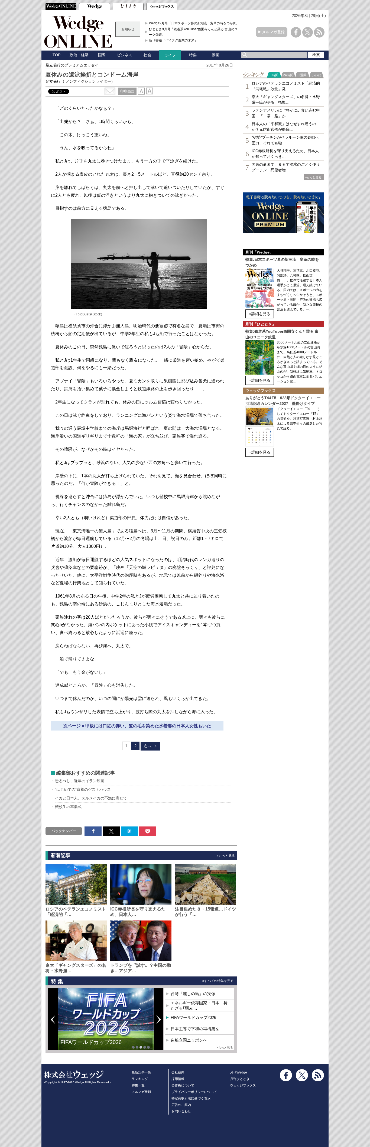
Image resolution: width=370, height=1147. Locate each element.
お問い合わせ (181, 1111)
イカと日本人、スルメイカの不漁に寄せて (91, 798)
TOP (56, 55)
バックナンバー (63, 831)
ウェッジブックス (243, 1085)
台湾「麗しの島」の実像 (193, 993)
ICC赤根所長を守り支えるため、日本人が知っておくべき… (285, 154)
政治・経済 (79, 55)
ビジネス (124, 55)
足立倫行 (80, 81)
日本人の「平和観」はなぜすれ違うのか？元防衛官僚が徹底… (284, 127)
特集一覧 (138, 1085)
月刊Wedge (238, 1072)
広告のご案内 (181, 1105)
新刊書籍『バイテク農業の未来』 (173, 40)
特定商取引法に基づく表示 (190, 1098)
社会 (147, 55)
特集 (193, 55)
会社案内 (177, 1072)
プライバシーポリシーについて (194, 1092)
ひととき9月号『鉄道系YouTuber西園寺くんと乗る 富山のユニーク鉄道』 (195, 31)
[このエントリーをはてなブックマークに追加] (129, 831)
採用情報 (177, 1079)
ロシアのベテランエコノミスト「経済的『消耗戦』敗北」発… (286, 86)
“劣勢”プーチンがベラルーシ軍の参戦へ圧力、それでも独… (285, 140)
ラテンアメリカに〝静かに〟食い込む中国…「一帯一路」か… (286, 113)
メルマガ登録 (273, 32)
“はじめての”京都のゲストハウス (83, 789)
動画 (215, 55)
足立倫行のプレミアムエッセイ (72, 65)
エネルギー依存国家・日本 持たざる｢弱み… (199, 1006)
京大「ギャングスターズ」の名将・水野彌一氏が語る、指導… (286, 100)
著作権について (182, 1085)
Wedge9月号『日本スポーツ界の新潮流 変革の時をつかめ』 (194, 23)
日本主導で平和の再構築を (92, 1046)
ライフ (170, 55)
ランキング (140, 1079)
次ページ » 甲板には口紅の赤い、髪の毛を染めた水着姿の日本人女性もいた (137, 725)
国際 (102, 55)
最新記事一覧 (141, 1072)
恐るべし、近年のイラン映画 (79, 781)
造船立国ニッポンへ (189, 1040)
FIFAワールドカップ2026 (193, 1017)
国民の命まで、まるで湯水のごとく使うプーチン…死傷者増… (286, 167)
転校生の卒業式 (68, 807)
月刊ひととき (239, 1079)
